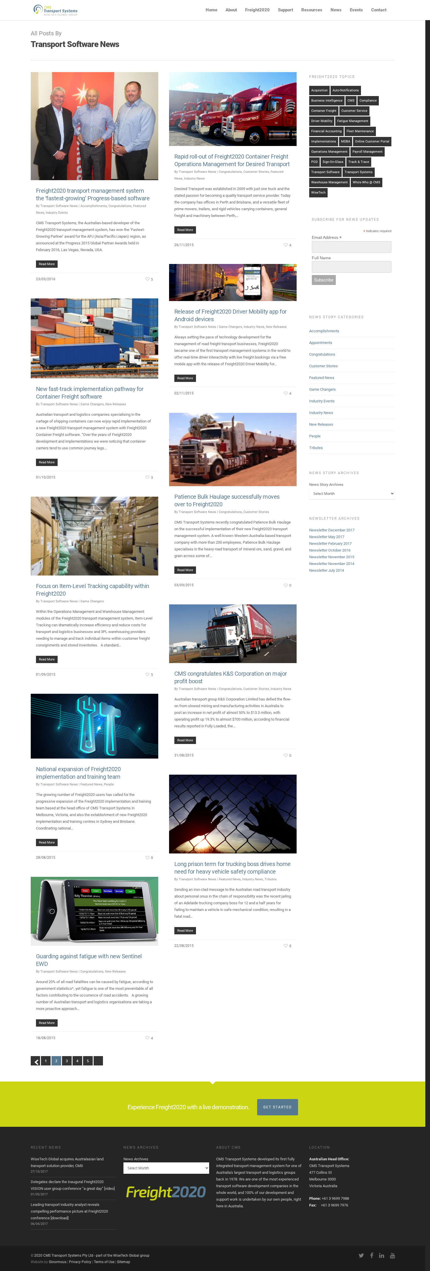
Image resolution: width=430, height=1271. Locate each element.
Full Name (321, 257)
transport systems (359, 172)
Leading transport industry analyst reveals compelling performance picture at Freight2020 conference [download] (69, 1211)
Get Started (277, 1107)
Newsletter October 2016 (329, 550)
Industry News (194, 178)
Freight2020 (257, 10)
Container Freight (323, 111)
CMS (351, 100)
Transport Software (325, 172)
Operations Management (329, 152)
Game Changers (230, 327)
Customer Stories (256, 172)
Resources (311, 10)
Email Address (327, 237)
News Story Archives (326, 484)
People (109, 784)
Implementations (323, 141)
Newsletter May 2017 (326, 537)
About (231, 10)
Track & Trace (358, 162)
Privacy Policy (80, 1262)
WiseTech (318, 192)
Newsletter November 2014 (331, 563)
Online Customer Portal (372, 141)
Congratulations (120, 206)
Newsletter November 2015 (331, 557)
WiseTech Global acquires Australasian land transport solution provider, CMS (67, 1162)
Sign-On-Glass (333, 162)
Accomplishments (93, 206)
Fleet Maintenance (360, 131)
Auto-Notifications (346, 90)
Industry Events (57, 213)
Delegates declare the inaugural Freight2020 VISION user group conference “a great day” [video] (73, 1185)
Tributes (270, 879)
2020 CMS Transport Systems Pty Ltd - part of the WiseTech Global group (91, 1255)
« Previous (35, 1060)
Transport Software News (59, 206)
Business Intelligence (327, 100)
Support (285, 10)
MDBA (345, 141)
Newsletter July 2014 (326, 570)
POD (314, 162)
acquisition (319, 90)
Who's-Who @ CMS (366, 182)
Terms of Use (104, 1262)
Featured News (91, 784)
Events (356, 10)
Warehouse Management (329, 182)
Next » (98, 1060)
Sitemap (123, 1262)
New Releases (276, 327)
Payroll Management (367, 152)
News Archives (135, 1159)
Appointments (320, 342)
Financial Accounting (326, 131)
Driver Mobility (321, 121)
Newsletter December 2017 (332, 530)
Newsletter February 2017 (330, 543)
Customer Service (354, 111)
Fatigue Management (352, 121)
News (336, 10)
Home (211, 10)
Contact (378, 10)
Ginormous (57, 1262)
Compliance (368, 100)
